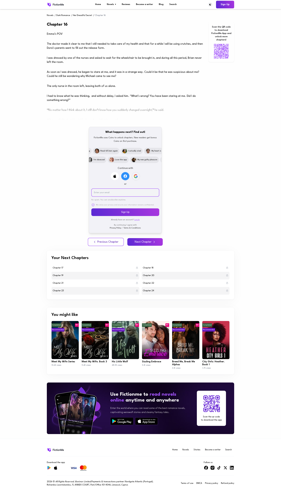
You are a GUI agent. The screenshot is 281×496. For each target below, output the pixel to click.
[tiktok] (219, 469)
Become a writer (144, 4)
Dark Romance (63, 15)
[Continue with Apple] (115, 176)
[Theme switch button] (210, 4)
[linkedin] (231, 469)
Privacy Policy (115, 228)
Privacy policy (211, 483)
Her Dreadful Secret (82, 15)
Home (98, 4)
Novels (111, 4)
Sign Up (225, 4)
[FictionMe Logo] (55, 450)
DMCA (199, 483)
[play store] (121, 421)
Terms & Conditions (132, 228)
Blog (161, 4)
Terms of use (187, 483)
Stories (197, 450)
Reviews (126, 4)
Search (173, 4)
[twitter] (225, 469)
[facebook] (206, 469)
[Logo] (55, 4)
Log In (137, 220)
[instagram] (212, 469)
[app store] (146, 421)
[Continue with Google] (136, 176)
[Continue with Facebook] (125, 176)
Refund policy (227, 483)
